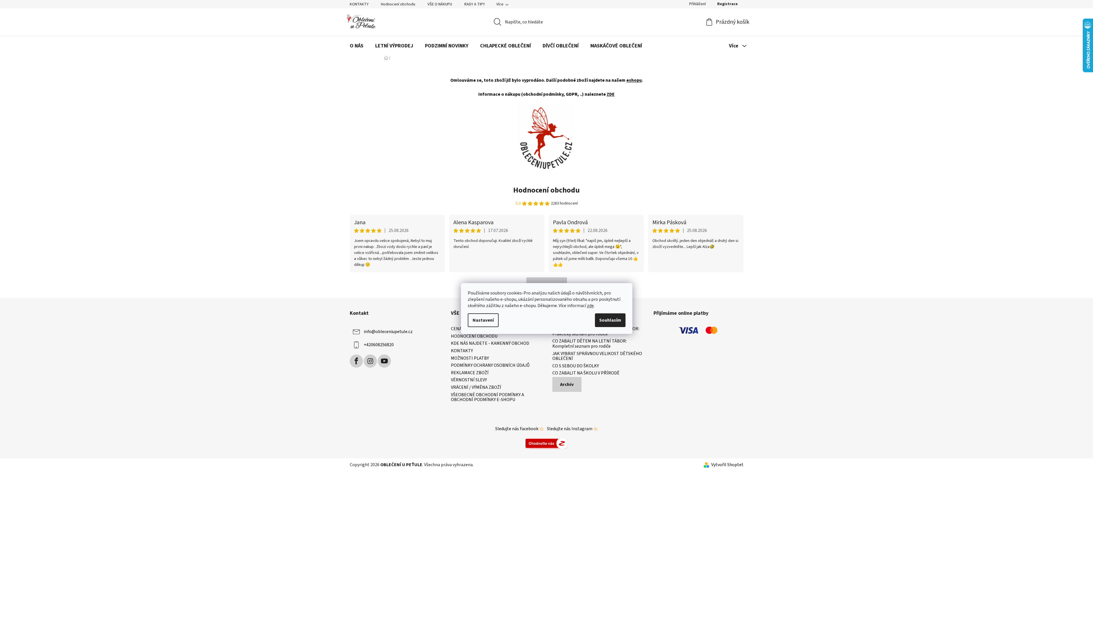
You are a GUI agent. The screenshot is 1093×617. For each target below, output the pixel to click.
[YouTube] (384, 361)
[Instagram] (370, 361)
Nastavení (483, 320)
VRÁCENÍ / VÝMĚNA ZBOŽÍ (476, 387)
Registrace (727, 4)
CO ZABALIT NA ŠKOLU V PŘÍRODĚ (586, 373)
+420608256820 (379, 345)
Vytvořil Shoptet (727, 465)
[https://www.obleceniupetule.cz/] (546, 138)
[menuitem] (356, 46)
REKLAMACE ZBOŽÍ (470, 373)
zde (590, 306)
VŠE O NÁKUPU (439, 4)
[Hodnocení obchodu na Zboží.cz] (546, 443)
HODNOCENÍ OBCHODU (474, 336)
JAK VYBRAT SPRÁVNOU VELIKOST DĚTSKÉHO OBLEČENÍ (597, 356)
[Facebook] (356, 361)
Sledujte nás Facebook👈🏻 (519, 429)
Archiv (567, 384)
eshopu (634, 80)
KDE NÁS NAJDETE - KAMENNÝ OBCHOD (490, 343)
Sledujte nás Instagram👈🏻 (572, 429)
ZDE (611, 94)
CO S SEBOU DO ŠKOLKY (575, 366)
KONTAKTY (359, 4)
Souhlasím (610, 320)
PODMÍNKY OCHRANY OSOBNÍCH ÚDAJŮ (490, 365)
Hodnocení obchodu (398, 4)
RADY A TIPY (474, 4)
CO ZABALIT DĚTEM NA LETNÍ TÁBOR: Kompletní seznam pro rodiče (589, 344)
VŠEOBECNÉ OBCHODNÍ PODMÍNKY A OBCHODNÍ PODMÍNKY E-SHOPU (487, 397)
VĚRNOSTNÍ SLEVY (469, 380)
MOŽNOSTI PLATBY (470, 358)
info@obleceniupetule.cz (388, 331)
